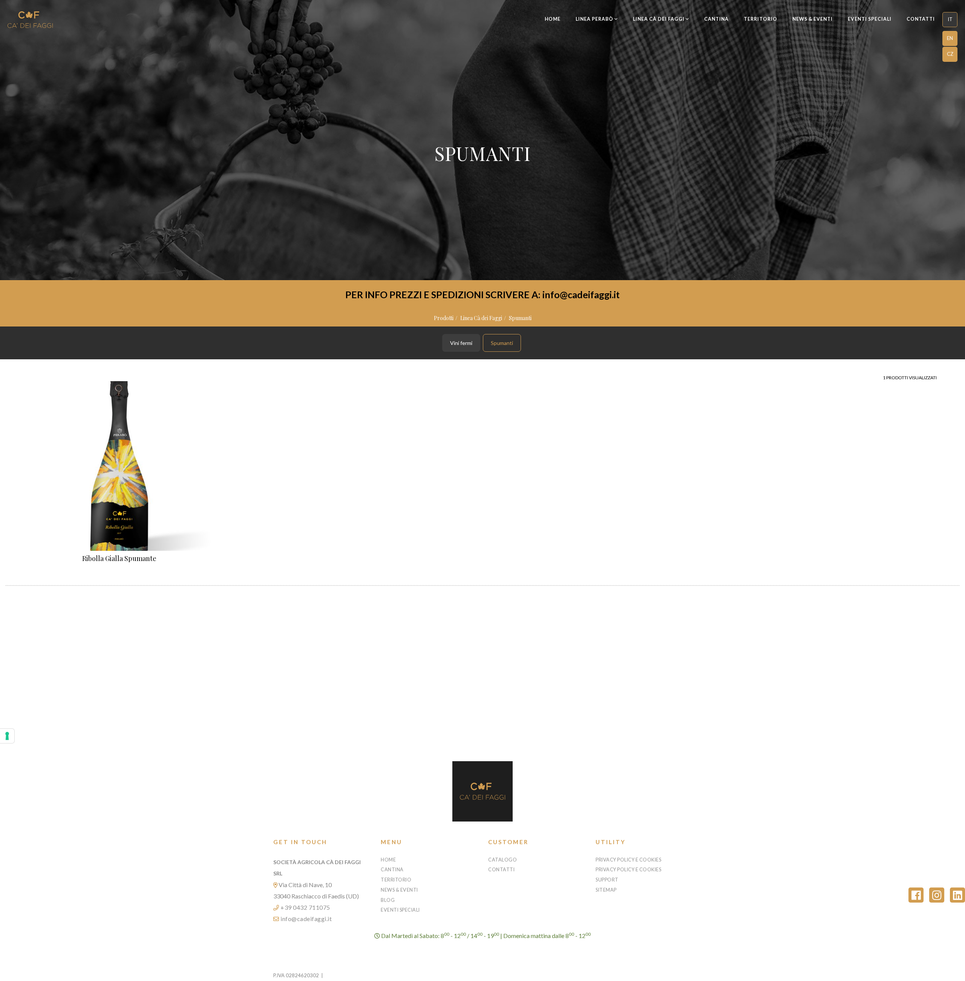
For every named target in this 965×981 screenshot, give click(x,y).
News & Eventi (812, 19)
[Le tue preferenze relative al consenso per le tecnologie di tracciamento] (7, 736)
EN (950, 38)
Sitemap (606, 890)
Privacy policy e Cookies (628, 860)
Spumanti (520, 318)
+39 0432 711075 (304, 907)
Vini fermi (461, 343)
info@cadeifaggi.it (305, 918)
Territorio (760, 19)
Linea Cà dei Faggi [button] (659, 19)
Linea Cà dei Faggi (481, 318)
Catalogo (502, 860)
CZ (950, 54)
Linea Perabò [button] (595, 19)
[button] (949, 19)
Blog (388, 900)
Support (607, 880)
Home (553, 19)
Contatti (921, 19)
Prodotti (443, 318)
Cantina (716, 19)
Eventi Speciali (869, 19)
